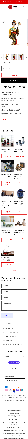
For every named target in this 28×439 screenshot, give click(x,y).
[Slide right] (26, 57)
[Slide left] (1, 57)
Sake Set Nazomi (6, 230)
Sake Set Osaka (5, 149)
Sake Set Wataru (6, 257)
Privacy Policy (7, 340)
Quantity (4, 65)
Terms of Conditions (9, 336)
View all (14, 271)
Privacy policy (22, 397)
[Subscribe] (23, 356)
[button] (4, 7)
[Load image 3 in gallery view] (21, 57)
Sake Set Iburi (18, 149)
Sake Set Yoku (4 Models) (6, 202)
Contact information (14, 403)
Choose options (7, 183)
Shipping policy (20, 400)
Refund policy (13, 397)
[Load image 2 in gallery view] (14, 57)
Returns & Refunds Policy (11, 332)
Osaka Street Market (12, 395)
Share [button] (5, 119)
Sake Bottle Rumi (19, 201)
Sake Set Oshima (19, 230)
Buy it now (14, 80)
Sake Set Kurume (6, 174)
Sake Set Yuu (18, 174)
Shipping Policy (8, 328)
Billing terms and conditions (12, 344)
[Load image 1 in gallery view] (7, 57)
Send (7, 315)
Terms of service (9, 400)
